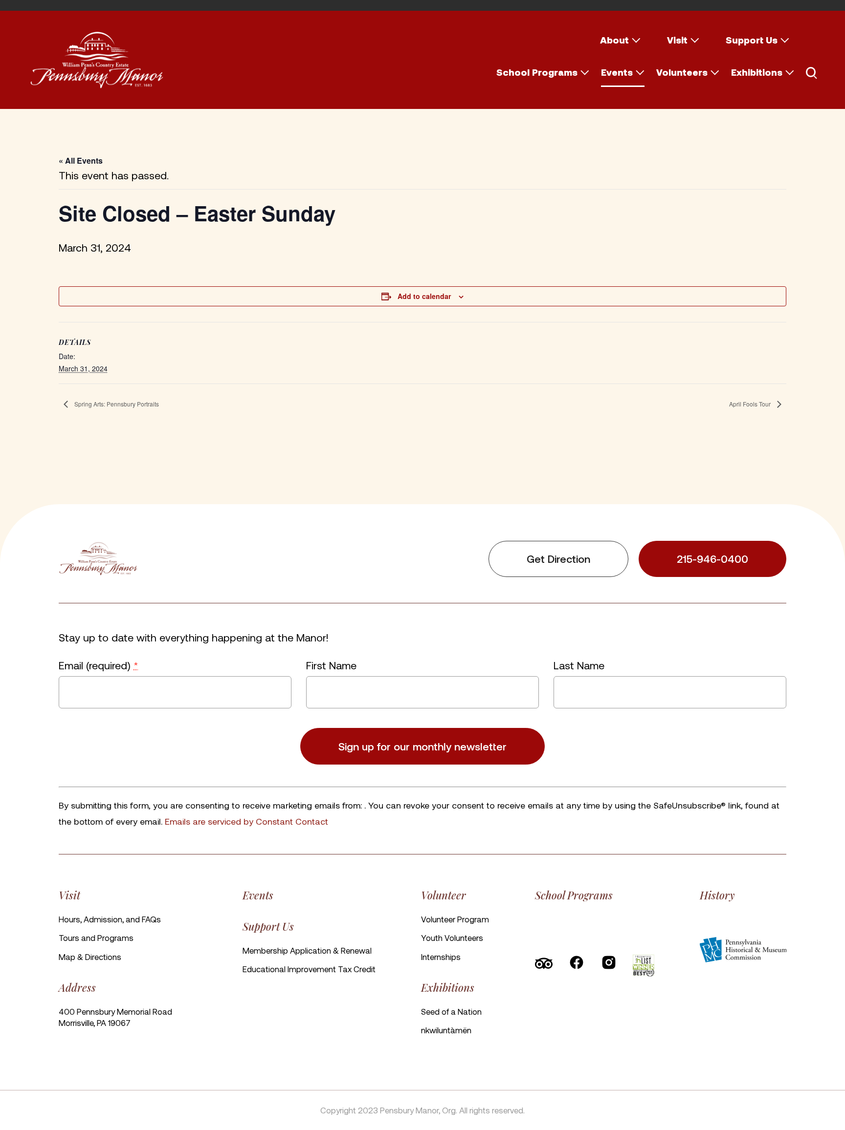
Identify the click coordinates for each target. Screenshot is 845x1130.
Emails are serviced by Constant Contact (246, 820)
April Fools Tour (750, 404)
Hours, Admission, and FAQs (110, 919)
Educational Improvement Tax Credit (309, 969)
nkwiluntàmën (446, 1030)
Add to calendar (424, 296)
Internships (441, 956)
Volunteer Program (455, 919)
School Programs (537, 72)
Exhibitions (756, 72)
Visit (677, 39)
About (614, 39)
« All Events (81, 160)
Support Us (752, 39)
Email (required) (98, 665)
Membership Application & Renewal (307, 950)
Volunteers (682, 72)
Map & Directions (90, 956)
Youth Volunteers (452, 937)
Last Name (579, 665)
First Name (331, 665)
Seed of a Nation (451, 1011)
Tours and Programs (96, 937)
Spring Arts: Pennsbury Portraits (116, 404)
